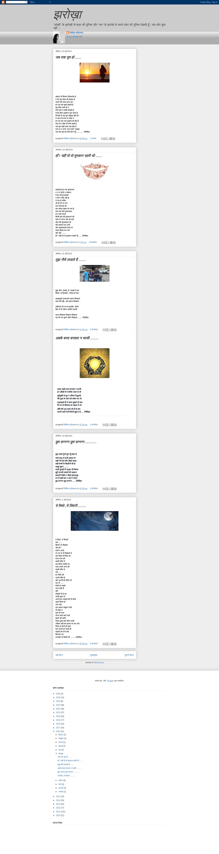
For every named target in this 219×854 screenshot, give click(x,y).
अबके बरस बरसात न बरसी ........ (77, 338)
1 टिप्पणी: (93, 138)
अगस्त (60, 742)
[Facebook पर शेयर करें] (111, 138)
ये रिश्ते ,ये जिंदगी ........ (70, 506)
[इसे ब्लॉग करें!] (105, 138)
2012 (58, 808)
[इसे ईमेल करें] (102, 138)
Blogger (110, 681)
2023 (58, 705)
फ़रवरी (61, 788)
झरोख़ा (67, 14)
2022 (58, 709)
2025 (58, 697)
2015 (58, 796)
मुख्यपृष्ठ (93, 655)
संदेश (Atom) (99, 662)
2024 (58, 701)
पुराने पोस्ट (129, 655)
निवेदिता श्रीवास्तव (76, 33)
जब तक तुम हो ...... (68, 57)
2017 (58, 728)
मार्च (60, 784)
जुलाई (60, 746)
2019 (58, 720)
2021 (58, 712)
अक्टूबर (61, 738)
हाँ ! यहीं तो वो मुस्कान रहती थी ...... (78, 156)
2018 (58, 724)
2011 (58, 812)
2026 (58, 694)
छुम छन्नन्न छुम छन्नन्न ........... (76, 442)
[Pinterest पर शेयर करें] (113, 138)
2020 (58, 716)
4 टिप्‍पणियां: (94, 425)
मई (59, 753)
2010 (58, 815)
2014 (58, 800)
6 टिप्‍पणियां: (93, 242)
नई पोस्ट (59, 655)
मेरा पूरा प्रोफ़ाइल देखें (74, 37)
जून (59, 750)
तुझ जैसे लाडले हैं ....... (70, 260)
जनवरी (61, 792)
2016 (58, 731)
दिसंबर (61, 735)
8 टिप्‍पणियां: (94, 644)
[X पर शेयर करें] (108, 138)
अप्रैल (60, 780)
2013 (58, 804)
